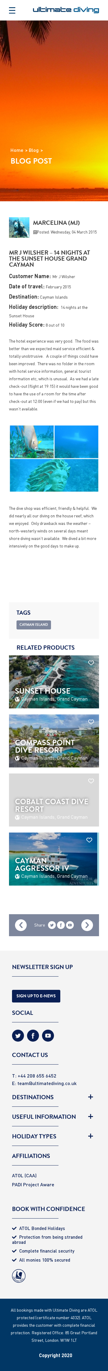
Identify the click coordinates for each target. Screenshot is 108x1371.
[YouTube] (70, 926)
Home (16, 150)
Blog (34, 150)
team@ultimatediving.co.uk (46, 1083)
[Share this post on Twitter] (52, 926)
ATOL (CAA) (24, 1175)
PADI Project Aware (33, 1184)
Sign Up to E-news (36, 996)
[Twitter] (18, 1038)
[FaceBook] (33, 1038)
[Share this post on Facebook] (61, 926)
